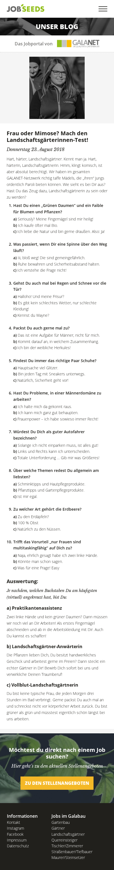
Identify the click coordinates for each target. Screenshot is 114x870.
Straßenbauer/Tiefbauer (71, 851)
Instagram (15, 828)
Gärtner (58, 828)
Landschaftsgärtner (68, 834)
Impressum (17, 840)
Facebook (15, 834)
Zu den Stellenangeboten (57, 783)
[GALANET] (78, 44)
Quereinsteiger (64, 840)
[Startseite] (26, 8)
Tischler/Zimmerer (67, 845)
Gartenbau (60, 822)
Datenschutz (18, 845)
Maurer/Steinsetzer (68, 857)
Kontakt (13, 822)
